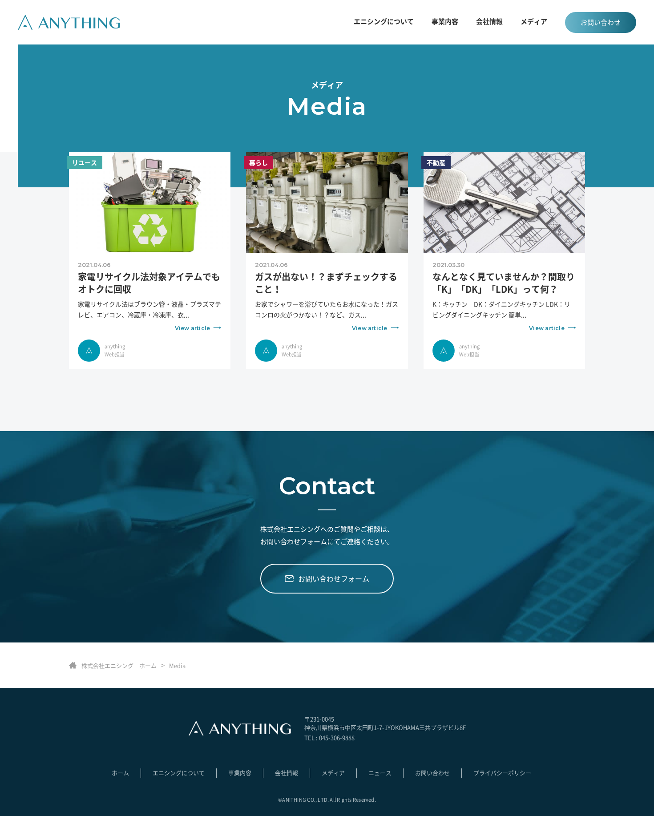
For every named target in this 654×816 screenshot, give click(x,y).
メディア (534, 21)
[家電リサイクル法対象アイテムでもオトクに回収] (149, 201)
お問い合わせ (601, 22)
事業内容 (239, 772)
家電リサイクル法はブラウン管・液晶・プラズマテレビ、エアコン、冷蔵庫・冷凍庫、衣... (149, 315)
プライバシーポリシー (502, 772)
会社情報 (489, 21)
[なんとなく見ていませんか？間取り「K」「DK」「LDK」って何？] (504, 201)
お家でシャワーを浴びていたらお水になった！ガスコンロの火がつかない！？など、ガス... (326, 315)
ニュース (380, 772)
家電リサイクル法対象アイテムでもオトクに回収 (149, 282)
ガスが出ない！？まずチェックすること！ (326, 282)
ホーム (120, 772)
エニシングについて (384, 21)
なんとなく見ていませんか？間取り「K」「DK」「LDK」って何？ (503, 282)
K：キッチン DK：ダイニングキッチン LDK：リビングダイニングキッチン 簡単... (501, 315)
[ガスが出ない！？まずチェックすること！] (327, 201)
